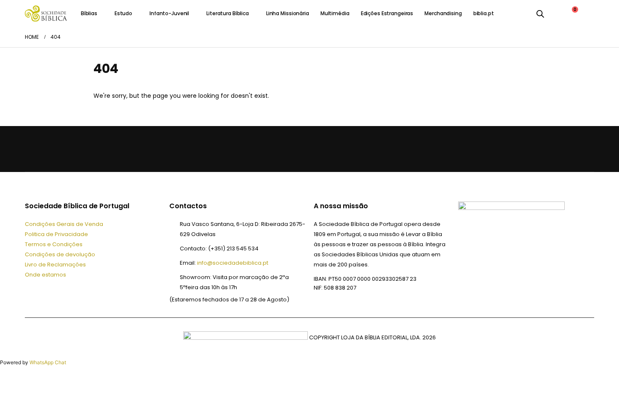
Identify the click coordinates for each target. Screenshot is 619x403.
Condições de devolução (60, 254)
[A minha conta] (554, 13)
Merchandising (443, 13)
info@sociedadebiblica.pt (232, 263)
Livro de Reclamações (55, 265)
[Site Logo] (46, 13)
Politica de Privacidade (56, 234)
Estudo (123, 13)
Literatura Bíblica (227, 13)
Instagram (94, 148)
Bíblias (89, 13)
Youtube (74, 148)
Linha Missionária (287, 13)
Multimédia (335, 13)
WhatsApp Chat (47, 362)
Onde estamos (45, 275)
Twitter (54, 148)
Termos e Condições (54, 244)
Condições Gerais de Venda (64, 224)
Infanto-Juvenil (169, 13)
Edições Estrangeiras (387, 13)
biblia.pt (483, 13)
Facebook (34, 148)
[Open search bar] (540, 13)
